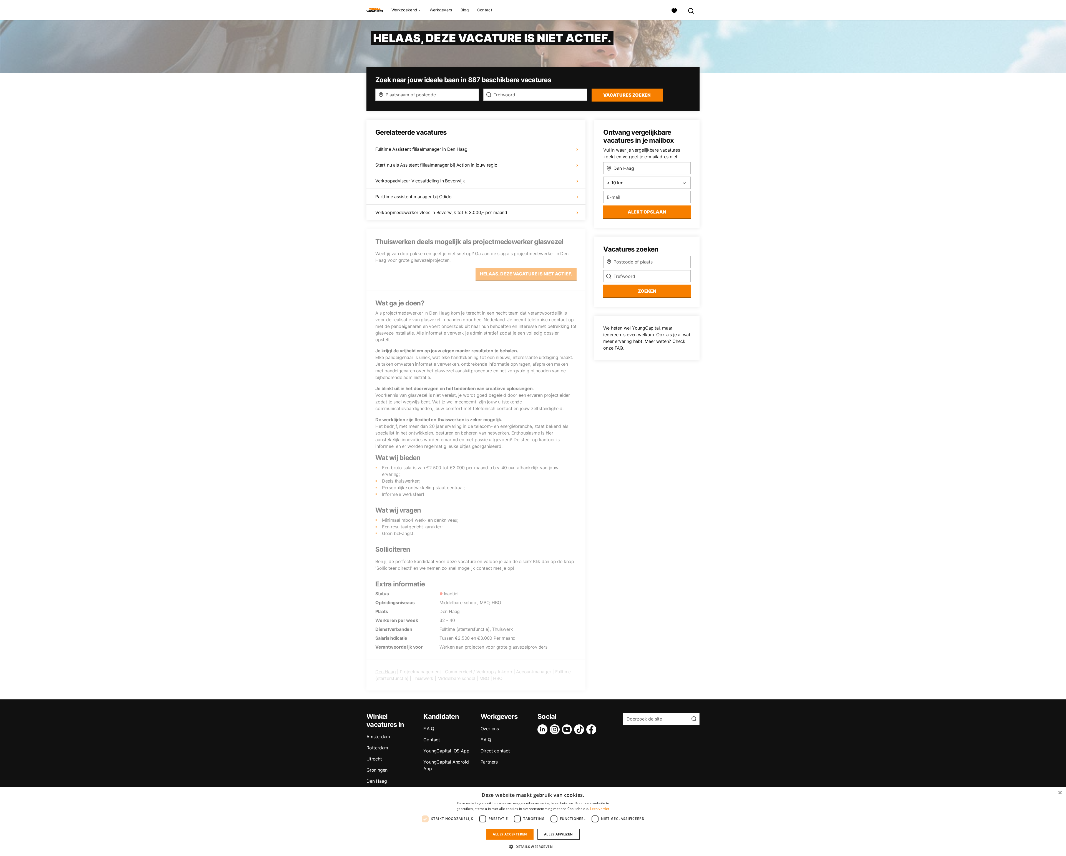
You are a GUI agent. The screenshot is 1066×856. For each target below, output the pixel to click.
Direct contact (495, 751)
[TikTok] (580, 729)
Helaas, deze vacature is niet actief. (526, 274)
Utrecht (374, 759)
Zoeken (647, 291)
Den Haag (385, 671)
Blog (465, 9)
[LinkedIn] (543, 729)
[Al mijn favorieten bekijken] (674, 10)
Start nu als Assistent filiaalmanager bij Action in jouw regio (436, 165)
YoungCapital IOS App (446, 751)
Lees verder (599, 808)
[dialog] (533, 821)
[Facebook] (592, 729)
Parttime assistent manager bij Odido (413, 196)
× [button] (1060, 793)
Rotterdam (377, 747)
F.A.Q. (429, 728)
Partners (489, 762)
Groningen (377, 770)
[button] (533, 846)
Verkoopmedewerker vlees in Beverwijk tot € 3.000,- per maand (441, 212)
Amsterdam (378, 736)
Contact (484, 9)
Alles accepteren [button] (510, 834)
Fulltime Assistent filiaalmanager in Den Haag (421, 149)
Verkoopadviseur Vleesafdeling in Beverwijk (420, 181)
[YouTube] (568, 729)
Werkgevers (441, 9)
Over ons (490, 728)
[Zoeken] (691, 10)
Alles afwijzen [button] (558, 834)
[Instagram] (556, 729)
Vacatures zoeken (627, 95)
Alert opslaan (647, 212)
